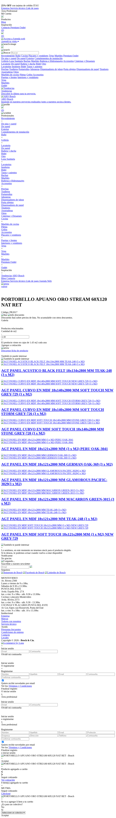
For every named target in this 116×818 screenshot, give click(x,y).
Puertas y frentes (9, 77)
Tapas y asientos (34, 66)
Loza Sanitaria (16, 61)
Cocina (24, 55)
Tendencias (6, 275)
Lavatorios (6, 66)
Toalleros (13, 69)
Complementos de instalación (49, 58)
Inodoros (16, 66)
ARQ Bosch (18, 275)
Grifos (29, 74)
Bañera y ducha (27, 64)
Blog (3, 22)
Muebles (59, 55)
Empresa (5, 8)
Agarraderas (7, 72)
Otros (16, 72)
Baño (18, 55)
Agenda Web (45, 281)
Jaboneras (35, 69)
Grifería (5, 61)
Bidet (38, 64)
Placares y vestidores (38, 55)
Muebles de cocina (10, 74)
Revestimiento (8, 55)
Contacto (5, 27)
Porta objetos (69, 69)
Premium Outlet (18, 27)
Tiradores (104, 69)
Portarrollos (24, 69)
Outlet (4, 85)
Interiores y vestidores (28, 77)
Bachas (27, 61)
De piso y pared (8, 58)
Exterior (30, 58)
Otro (44, 64)
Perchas (5, 69)
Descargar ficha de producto (14, 350)
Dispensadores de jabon (51, 69)
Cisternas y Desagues (84, 61)
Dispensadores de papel (87, 69)
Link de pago (32, 8)
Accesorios (68, 61)
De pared (21, 58)
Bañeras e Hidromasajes (51, 61)
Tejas (51, 55)
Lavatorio (5, 64)
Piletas (23, 74)
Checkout (5, 793)
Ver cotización (8, 780)
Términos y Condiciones (20, 686)
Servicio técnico (18, 8)
